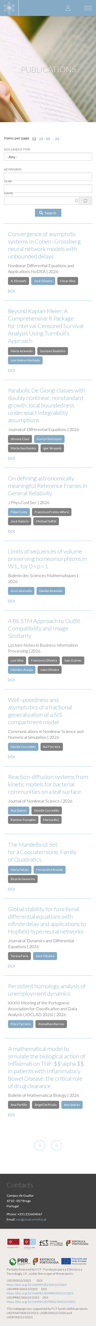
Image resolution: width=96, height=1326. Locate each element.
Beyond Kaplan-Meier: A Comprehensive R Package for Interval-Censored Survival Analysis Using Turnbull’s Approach (45, 325)
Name (8, 193)
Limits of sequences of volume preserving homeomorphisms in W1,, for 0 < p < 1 (47, 559)
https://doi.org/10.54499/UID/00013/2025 (37, 1285)
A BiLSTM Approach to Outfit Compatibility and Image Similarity (44, 628)
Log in (68, 8)
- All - (57, 139)
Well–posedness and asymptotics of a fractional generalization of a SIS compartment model (40, 711)
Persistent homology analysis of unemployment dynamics (47, 989)
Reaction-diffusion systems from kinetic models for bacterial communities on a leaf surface (48, 784)
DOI (11, 291)
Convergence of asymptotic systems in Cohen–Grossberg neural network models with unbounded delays (44, 245)
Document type (17, 149)
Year (8, 181)
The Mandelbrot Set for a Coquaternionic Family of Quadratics (42, 852)
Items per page (16, 138)
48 (48, 139)
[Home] (9, 8)
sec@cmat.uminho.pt (31, 1219)
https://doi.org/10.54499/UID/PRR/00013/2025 (40, 1293)
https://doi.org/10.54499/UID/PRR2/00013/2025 (41, 1302)
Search (50, 213)
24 (41, 139)
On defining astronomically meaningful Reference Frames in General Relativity (47, 486)
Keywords (12, 169)
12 (34, 139)
